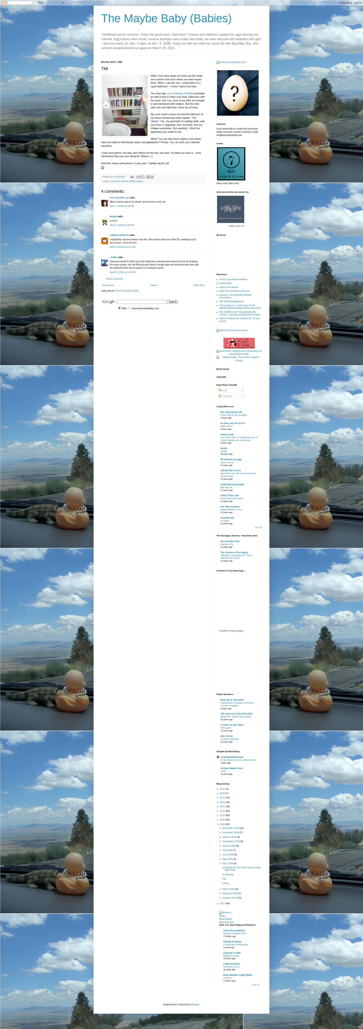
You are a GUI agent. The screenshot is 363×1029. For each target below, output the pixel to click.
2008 (223, 824)
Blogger (195, 1004)
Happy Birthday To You (230, 509)
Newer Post (108, 285)
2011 (223, 811)
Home (154, 285)
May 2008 (228, 859)
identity (125, 181)
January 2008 (230, 897)
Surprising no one (231, 967)
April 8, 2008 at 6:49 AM (122, 225)
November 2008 (231, 832)
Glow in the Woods (229, 287)
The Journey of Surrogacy (234, 552)
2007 (223, 903)
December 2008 (231, 828)
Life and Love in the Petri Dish (236, 713)
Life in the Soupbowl (234, 930)
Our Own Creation (230, 506)
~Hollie (113, 257)
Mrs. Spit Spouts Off (231, 412)
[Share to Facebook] (148, 177)
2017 (223, 789)
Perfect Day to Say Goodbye (233, 415)
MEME (132, 181)
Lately (223, 771)
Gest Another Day (230, 541)
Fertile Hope (225, 283)
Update (223, 451)
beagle (113, 216)
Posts (224, 390)
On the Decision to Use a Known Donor (238, 760)
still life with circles (230, 470)
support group (226, 462)
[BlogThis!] (141, 177)
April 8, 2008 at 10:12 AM (122, 247)
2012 (223, 806)
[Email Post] (131, 177)
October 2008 (230, 837)
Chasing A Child (231, 953)
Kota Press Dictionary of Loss (234, 291)
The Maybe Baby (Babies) (166, 18)
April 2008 (228, 863)
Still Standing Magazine (231, 301)
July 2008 (228, 850)
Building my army (231, 956)
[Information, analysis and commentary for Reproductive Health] (239, 354)
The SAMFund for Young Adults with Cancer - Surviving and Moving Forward (239, 313)
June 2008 (228, 854)
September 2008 (231, 841)
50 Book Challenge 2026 (234, 933)
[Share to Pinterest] (152, 177)
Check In (227, 978)
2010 (223, 815)
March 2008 (229, 889)
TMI (224, 879)
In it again (224, 521)
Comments (227, 396)
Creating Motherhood (231, 757)
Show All (258, 527)
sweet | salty (227, 434)
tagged (140, 181)
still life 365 (239, 226)
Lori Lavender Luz (119, 197)
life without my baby (231, 459)
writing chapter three (231, 768)
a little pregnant (231, 964)
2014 (223, 797)
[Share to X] (145, 177)
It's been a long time (229, 739)
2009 (223, 819)
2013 (223, 802)
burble (223, 448)
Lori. (151, 156)
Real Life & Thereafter (232, 700)
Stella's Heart (226, 426)
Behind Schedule (232, 941)
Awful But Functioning (232, 484)
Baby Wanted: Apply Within (237, 975)
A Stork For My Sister (232, 725)
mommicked (227, 517)
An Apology (228, 874)
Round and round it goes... (232, 498)
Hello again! (225, 728)
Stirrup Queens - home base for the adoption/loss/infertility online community (240, 306)
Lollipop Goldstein (119, 235)
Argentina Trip (226, 544)
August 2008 (229, 846)
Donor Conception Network (233, 279)
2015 (223, 793)
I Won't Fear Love (229, 495)
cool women (115, 181)
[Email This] (138, 177)
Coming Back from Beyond (235, 944)
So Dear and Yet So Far (232, 423)
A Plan (225, 883)
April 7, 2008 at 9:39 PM (122, 206)
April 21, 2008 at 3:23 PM (122, 272)
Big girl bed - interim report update (235, 716)
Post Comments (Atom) (127, 290)
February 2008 (230, 893)
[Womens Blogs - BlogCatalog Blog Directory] (227, 922)
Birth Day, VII (226, 487)
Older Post (198, 285)
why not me (226, 736)
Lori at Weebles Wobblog (180, 93)
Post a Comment (114, 279)
